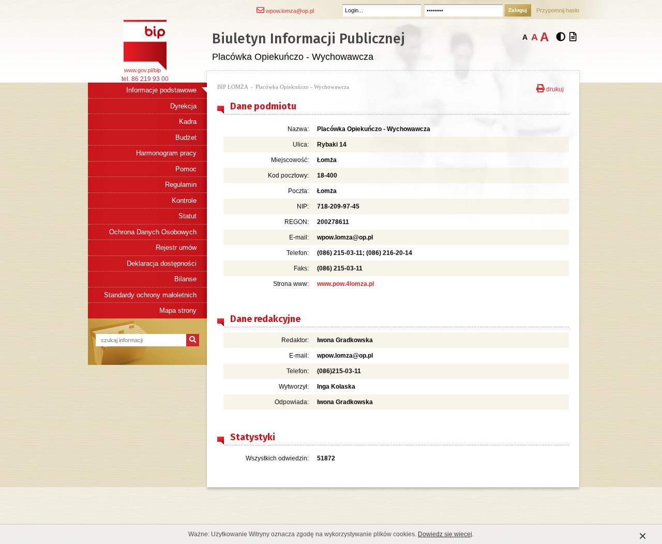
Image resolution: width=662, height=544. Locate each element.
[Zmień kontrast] (560, 37)
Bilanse (185, 279)
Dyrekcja (183, 106)
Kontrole (184, 200)
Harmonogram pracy (166, 153)
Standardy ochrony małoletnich (150, 295)
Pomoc (186, 169)
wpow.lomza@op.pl (289, 11)
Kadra (188, 121)
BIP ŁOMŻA (232, 87)
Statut (187, 216)
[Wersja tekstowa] (573, 37)
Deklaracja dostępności (162, 263)
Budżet (186, 137)
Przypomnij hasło (557, 10)
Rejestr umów (176, 247)
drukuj (554, 88)
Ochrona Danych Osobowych (153, 232)
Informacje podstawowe (161, 90)
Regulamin (181, 184)
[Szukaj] (192, 340)
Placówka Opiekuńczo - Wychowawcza (302, 87)
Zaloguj (517, 10)
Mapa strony (178, 310)
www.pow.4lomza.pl (345, 283)
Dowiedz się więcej (445, 534)
